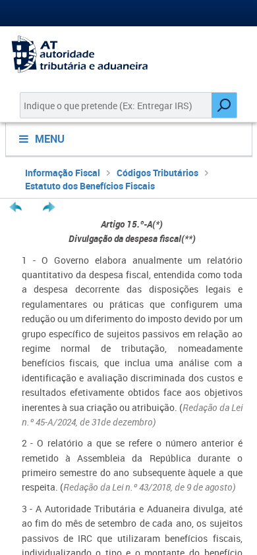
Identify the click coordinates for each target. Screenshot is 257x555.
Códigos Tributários (157, 172)
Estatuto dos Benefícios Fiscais (90, 186)
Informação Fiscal (62, 172)
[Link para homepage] (128, 54)
